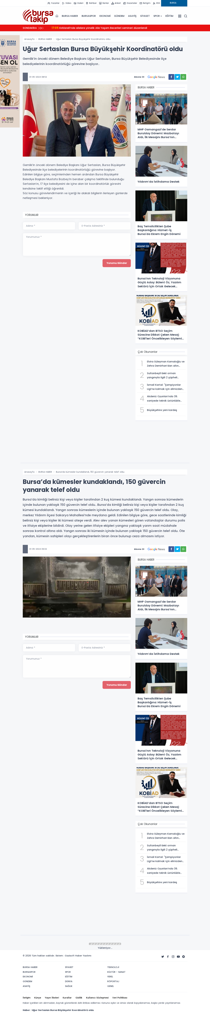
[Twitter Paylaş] (177, 77)
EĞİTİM (169, 16)
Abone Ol (139, 76)
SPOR (156, 16)
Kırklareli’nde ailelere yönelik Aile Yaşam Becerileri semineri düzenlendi (99, 28)
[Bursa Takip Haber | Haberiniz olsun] (38, 15)
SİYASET (145, 16)
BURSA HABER (70, 16)
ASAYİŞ (132, 16)
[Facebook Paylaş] (171, 77)
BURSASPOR (89, 16)
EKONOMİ (105, 16)
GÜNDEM (119, 16)
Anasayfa (29, 39)
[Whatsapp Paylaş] (183, 77)
